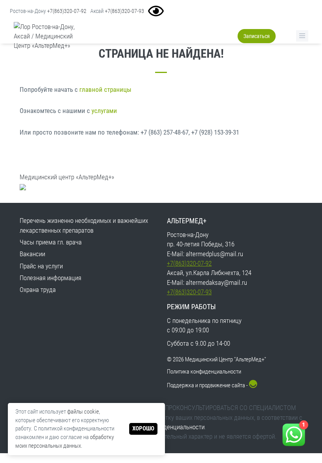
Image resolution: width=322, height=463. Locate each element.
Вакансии (32, 254)
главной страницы (105, 89)
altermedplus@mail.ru (214, 254)
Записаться (256, 36)
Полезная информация (50, 278)
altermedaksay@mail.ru (216, 282)
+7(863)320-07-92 (66, 11)
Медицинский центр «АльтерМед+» (67, 177)
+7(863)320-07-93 (124, 11)
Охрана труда (38, 289)
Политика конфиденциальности (204, 371)
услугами (104, 111)
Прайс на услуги (41, 266)
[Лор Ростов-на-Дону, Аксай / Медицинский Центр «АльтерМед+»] (51, 36)
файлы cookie (83, 411)
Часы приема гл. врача (51, 242)
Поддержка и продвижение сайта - (208, 385)
